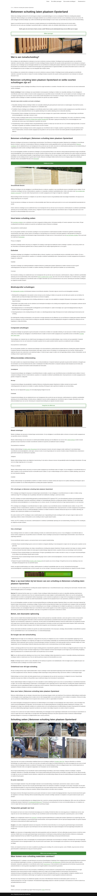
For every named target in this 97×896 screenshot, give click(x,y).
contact (43, 889)
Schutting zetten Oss (59, 761)
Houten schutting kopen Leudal (45, 276)
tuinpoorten (34, 817)
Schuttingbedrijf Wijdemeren (35, 802)
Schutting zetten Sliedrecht (35, 561)
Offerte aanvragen (48, 33)
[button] (85, 1)
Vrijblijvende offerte (48, 163)
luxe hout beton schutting (72, 235)
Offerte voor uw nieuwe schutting (48, 853)
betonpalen (36, 158)
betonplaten (21, 237)
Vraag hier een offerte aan (48, 405)
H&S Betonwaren (56, 862)
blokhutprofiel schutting (18, 291)
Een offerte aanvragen (56, 1)
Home (47, 1)
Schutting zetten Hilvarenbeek (30, 449)
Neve (12, 894)
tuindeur (28, 389)
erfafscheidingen (71, 439)
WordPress (27, 894)
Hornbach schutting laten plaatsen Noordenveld (37, 119)
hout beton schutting (18, 222)
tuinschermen (47, 864)
